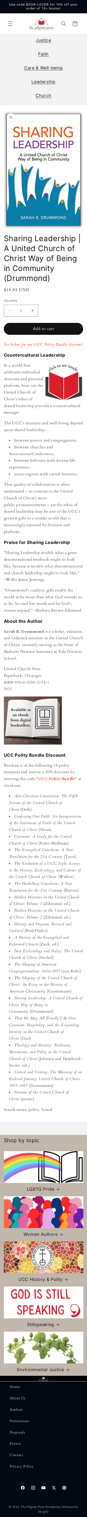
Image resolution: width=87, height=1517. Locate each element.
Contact (16, 1454)
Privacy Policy (22, 1466)
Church (43, 95)
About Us (18, 1398)
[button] (10, 23)
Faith (43, 54)
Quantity (10, 300)
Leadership (43, 81)
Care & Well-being (43, 67)
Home (15, 1386)
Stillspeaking (40, 1324)
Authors (16, 1409)
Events (15, 1443)
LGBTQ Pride (40, 1189)
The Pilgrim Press (33, 1507)
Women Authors (40, 1234)
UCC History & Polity (40, 1279)
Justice (43, 40)
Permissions (19, 1421)
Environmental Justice (40, 1369)
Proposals (17, 1432)
